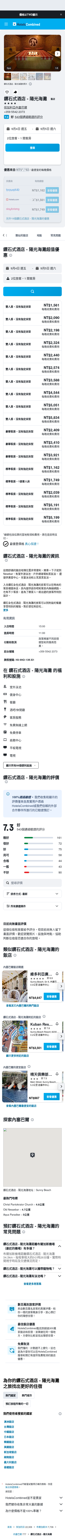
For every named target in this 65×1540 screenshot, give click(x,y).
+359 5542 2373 (14, 112)
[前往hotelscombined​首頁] (26, 24)
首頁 (9, 1526)
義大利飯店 (10, 1462)
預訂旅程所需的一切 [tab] (17, 1403)
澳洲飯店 (9, 1421)
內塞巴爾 (17, 1534)
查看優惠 (52, 996)
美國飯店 (9, 1447)
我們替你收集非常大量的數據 (24, 1504)
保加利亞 (20, 1526)
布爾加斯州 (41, 1526)
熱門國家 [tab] (11, 1395)
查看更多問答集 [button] (32, 1283)
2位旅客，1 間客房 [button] (19, 138)
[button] (61, 14)
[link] (22, 1005)
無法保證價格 (11, 1487)
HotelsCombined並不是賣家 (23, 1498)
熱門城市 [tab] (27, 1395)
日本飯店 (9, 1437)
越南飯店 (9, 1457)
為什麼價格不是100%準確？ (23, 1511)
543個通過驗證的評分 (29, 117)
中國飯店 (9, 1431)
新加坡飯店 (10, 1452)
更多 (5, 610)
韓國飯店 (9, 1442)
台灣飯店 (9, 1426)
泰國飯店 (9, 1467)
